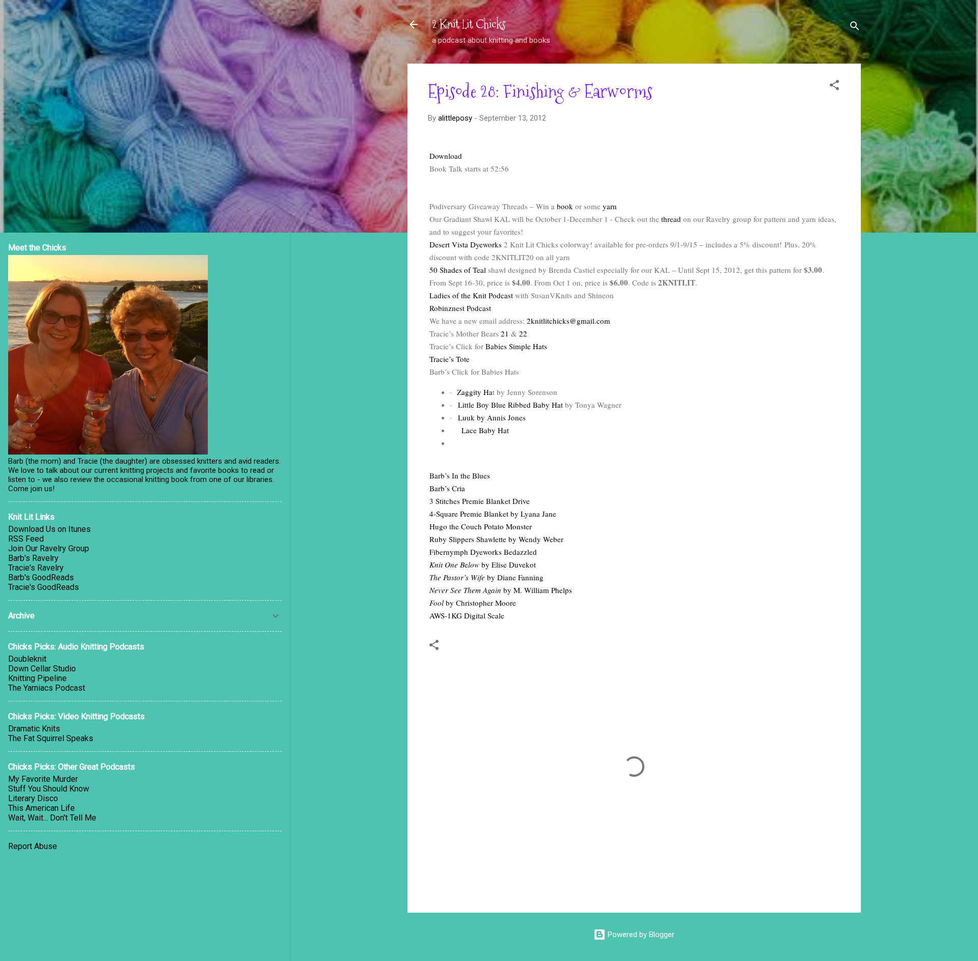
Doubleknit (27, 659)
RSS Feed (26, 539)
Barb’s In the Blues (459, 475)
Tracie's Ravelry (36, 568)
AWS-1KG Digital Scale (466, 615)
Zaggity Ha (475, 392)
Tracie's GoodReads (43, 587)
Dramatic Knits (34, 728)
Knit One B (447, 564)
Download (445, 156)
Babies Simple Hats (516, 346)
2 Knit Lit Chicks (469, 24)
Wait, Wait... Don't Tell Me (52, 818)
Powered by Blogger (640, 934)
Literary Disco (33, 798)
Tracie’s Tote (449, 359)
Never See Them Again (465, 590)
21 (505, 333)
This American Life (41, 808)
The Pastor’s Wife (457, 577)
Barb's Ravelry (33, 558)
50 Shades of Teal (457, 270)
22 (523, 333)
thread (671, 219)
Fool (437, 603)
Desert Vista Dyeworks (465, 244)
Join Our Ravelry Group (48, 548)
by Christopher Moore (481, 603)
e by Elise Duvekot (500, 564)
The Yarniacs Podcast (46, 688)
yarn (610, 206)
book (565, 206)
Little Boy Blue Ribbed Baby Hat (510, 405)
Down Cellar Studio (42, 668)
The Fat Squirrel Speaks (50, 738)
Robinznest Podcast (460, 308)
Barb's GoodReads (41, 577)
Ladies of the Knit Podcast (472, 295)
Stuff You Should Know (48, 789)
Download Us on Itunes (49, 529)
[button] (834, 87)
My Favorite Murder (43, 779)
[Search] (855, 27)
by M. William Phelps (536, 590)
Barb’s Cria (447, 488)
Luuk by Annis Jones (492, 417)
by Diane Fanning (514, 577)
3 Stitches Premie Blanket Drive (479, 501)
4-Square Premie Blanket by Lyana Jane (492, 513)
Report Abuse (32, 846)
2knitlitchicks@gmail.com (568, 321)
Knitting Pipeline (37, 678)
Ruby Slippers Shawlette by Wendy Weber (496, 539)
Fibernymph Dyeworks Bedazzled (483, 552)
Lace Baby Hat (484, 430)
